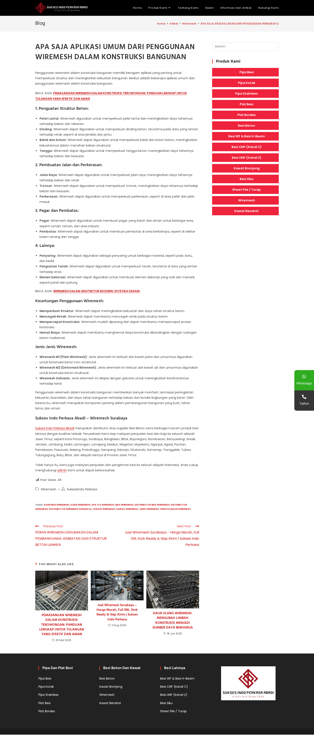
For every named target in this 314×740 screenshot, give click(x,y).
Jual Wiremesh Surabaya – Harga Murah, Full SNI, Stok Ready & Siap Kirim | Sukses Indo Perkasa (117, 612)
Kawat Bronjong (247, 168)
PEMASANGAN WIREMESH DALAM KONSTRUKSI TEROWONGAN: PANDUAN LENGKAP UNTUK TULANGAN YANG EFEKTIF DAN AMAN (61, 625)
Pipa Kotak (246, 83)
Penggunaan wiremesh (175, 509)
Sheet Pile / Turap (246, 190)
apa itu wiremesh (102, 504)
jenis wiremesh (149, 509)
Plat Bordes (246, 115)
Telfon (304, 404)
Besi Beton (246, 125)
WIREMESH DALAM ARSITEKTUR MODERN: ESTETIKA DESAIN (96, 291)
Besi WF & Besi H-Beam (246, 136)
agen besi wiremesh (56, 504)
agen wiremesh (80, 504)
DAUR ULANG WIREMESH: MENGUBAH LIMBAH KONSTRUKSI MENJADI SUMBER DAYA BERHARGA (173, 620)
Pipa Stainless (246, 93)
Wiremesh (48, 489)
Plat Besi (246, 104)
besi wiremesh (124, 504)
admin (62, 470)
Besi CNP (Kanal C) (247, 147)
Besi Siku (247, 179)
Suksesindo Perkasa (82, 489)
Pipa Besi (246, 72)
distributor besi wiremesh (152, 504)
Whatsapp (304, 383)
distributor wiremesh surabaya (70, 509)
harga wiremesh (127, 509)
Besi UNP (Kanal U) (246, 157)
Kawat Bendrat (246, 211)
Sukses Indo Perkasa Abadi (54, 428)
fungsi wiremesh (104, 509)
